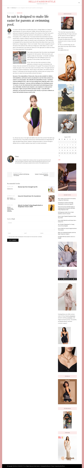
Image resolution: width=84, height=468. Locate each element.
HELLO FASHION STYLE (42, 2)
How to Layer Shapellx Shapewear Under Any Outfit (67, 217)
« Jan (59, 159)
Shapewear (9, 211)
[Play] (59, 279)
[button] (67, 275)
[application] (67, 275)
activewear (70, 317)
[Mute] (73, 279)
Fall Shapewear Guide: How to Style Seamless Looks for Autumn (66, 213)
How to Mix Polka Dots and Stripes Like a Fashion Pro (67, 221)
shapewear (72, 316)
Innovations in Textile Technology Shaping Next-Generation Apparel (65, 203)
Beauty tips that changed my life (27, 187)
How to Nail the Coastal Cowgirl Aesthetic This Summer (67, 229)
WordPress (62, 466)
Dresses (9, 207)
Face (8, 199)
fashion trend (10, 209)
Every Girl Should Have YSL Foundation (29, 196)
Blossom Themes (50, 466)
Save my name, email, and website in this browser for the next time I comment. (25, 236)
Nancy (9, 33)
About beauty (10, 198)
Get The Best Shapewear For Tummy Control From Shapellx (66, 225)
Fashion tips (19, 12)
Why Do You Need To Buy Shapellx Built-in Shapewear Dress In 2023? (30, 205)
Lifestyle (9, 210)
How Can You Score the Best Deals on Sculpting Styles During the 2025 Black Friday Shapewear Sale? (66, 208)
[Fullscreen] (75, 279)
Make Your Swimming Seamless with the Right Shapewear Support (67, 233)
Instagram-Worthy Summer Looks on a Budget (66, 237)
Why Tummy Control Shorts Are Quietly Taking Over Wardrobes (67, 199)
